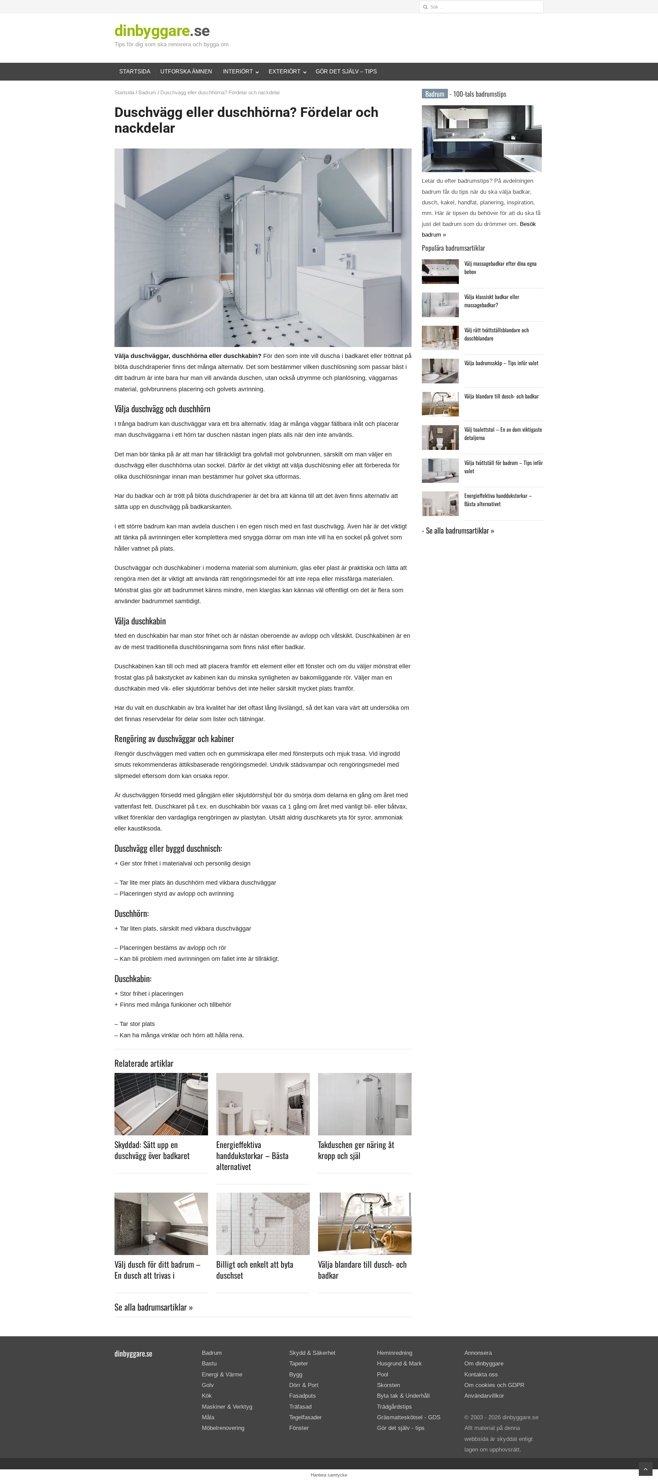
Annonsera (478, 1353)
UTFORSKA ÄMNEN (186, 71)
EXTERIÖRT (285, 71)
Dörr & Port (303, 1385)
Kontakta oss (481, 1374)
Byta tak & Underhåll (403, 1396)
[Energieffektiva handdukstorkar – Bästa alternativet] (263, 1077)
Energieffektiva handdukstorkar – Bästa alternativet (252, 1155)
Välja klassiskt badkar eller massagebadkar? (491, 300)
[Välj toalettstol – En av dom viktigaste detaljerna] (440, 430)
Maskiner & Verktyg (227, 1407)
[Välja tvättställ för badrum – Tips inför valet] (440, 464)
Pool (382, 1374)
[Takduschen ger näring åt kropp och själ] (365, 1077)
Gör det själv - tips (401, 1428)
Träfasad (300, 1407)
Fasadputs (302, 1396)
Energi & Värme (222, 1374)
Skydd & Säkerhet (312, 1353)
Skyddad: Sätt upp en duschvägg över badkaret (152, 1149)
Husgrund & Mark (399, 1363)
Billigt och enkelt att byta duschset (254, 1269)
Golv (208, 1385)
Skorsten (388, 1385)
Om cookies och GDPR (494, 1385)
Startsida (124, 92)
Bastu (209, 1363)
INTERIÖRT (238, 71)
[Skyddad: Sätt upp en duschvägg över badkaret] (161, 1077)
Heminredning (394, 1353)
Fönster (299, 1428)
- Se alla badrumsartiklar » (458, 530)
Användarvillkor (484, 1396)
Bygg (295, 1374)
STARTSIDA (134, 71)
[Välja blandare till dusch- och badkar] (365, 1196)
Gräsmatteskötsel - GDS (408, 1417)
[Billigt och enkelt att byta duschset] (263, 1196)
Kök (207, 1396)
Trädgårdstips (394, 1407)
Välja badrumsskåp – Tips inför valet (501, 363)
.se (161, 31)
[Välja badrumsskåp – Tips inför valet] (440, 364)
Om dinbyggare (483, 1363)
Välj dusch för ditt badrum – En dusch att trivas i (157, 1269)
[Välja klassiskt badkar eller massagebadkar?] (440, 298)
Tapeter (298, 1363)
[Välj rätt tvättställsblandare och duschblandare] (440, 331)
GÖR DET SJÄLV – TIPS (346, 71)
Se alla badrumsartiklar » (153, 1306)
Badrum (147, 92)
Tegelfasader (305, 1417)
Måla (208, 1417)
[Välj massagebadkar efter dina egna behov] (440, 264)
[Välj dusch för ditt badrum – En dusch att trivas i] (161, 1196)
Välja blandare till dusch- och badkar (362, 1269)
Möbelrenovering (223, 1428)
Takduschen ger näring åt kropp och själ (356, 1149)
